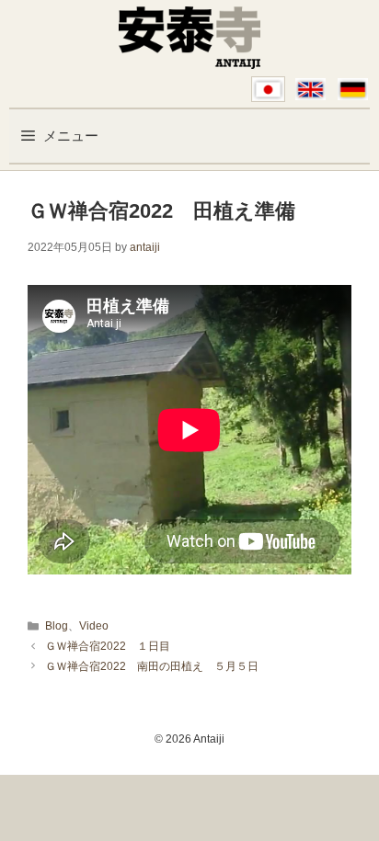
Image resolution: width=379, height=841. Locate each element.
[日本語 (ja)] (268, 89)
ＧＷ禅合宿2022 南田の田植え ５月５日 (151, 666)
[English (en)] (310, 89)
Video (94, 625)
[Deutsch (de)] (353, 89)
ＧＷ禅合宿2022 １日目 (107, 646)
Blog (56, 625)
